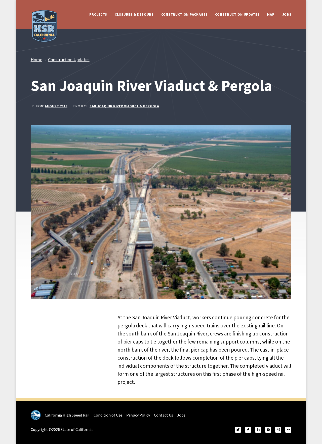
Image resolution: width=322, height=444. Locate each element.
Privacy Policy (138, 415)
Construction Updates (237, 14)
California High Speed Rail (67, 415)
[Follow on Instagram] (278, 430)
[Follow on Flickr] (288, 430)
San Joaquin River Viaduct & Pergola (124, 106)
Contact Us (163, 415)
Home (36, 59)
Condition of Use (108, 415)
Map (270, 14)
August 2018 (56, 106)
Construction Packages (184, 14)
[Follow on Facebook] (248, 430)
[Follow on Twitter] (238, 430)
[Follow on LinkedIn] (258, 430)
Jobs (287, 14)
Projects (98, 14)
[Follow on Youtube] (268, 430)
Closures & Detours (134, 14)
